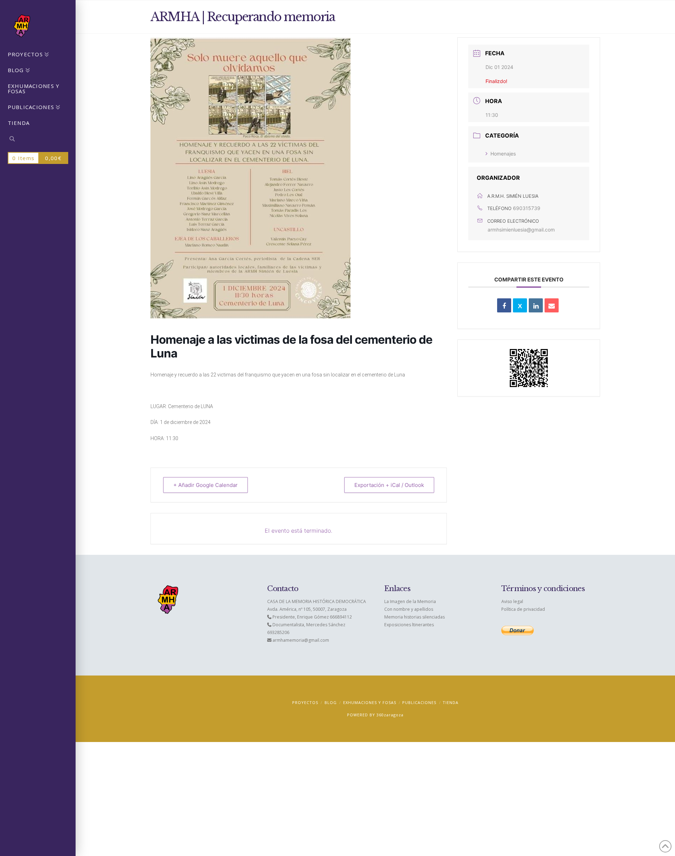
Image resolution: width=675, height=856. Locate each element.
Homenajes (503, 154)
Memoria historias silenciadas (414, 617)
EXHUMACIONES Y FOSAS (369, 702)
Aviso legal (512, 601)
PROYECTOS (305, 702)
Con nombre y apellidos (408, 609)
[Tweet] (520, 305)
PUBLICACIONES (419, 702)
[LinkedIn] (536, 305)
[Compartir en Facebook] (504, 305)
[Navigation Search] (38, 140)
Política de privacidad (523, 609)
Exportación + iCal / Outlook (389, 485)
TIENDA (450, 702)
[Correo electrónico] (552, 305)
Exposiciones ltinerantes (409, 625)
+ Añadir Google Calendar (205, 485)
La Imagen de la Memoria (410, 601)
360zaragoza (390, 714)
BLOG (330, 702)
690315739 (526, 208)
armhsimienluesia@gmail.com (521, 230)
